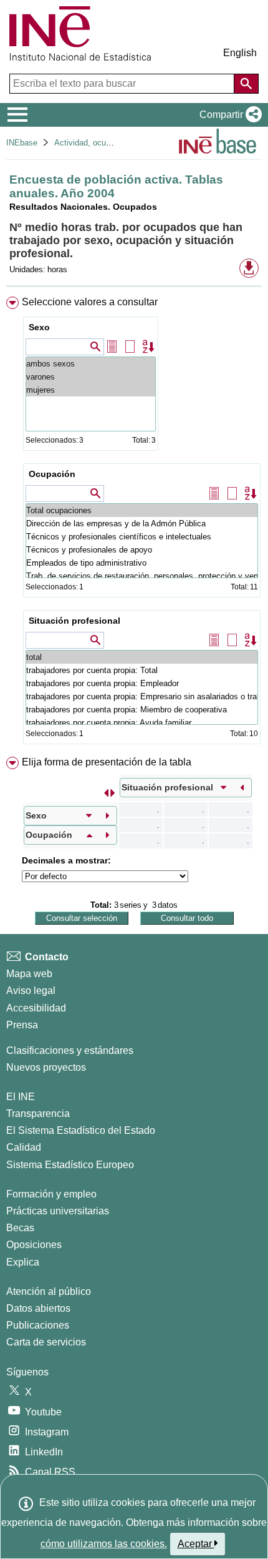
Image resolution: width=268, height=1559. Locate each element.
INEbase (21, 142)
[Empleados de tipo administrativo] (141, 562)
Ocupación (52, 474)
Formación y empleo (51, 1194)
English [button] (240, 52)
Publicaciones (37, 1325)
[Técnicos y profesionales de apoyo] (141, 549)
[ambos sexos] (90, 363)
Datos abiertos (38, 1308)
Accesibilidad (36, 1008)
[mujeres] (90, 389)
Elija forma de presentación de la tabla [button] (106, 762)
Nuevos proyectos (46, 1067)
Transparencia (38, 1113)
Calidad (23, 1147)
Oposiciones (34, 1244)
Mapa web (29, 973)
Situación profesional (74, 621)
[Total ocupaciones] (141, 510)
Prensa (22, 1025)
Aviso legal (30, 990)
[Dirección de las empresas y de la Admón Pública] (141, 523)
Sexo (39, 327)
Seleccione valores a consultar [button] (90, 302)
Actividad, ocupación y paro (104, 142)
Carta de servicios (46, 1342)
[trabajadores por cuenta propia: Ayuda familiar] (141, 722)
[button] (228, 115)
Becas (20, 1227)
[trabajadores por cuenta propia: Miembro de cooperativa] (141, 709)
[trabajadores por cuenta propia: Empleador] (141, 683)
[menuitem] (134, 522)
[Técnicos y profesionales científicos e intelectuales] (141, 536)
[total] (141, 657)
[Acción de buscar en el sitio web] (246, 84)
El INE (20, 1096)
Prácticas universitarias (57, 1211)
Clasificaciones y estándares (69, 1050)
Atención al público (48, 1291)
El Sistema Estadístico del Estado (80, 1130)
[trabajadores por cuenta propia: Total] (141, 670)
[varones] (90, 376)
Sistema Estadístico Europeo (70, 1164)
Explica (22, 1262)
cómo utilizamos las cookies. (104, 1543)
